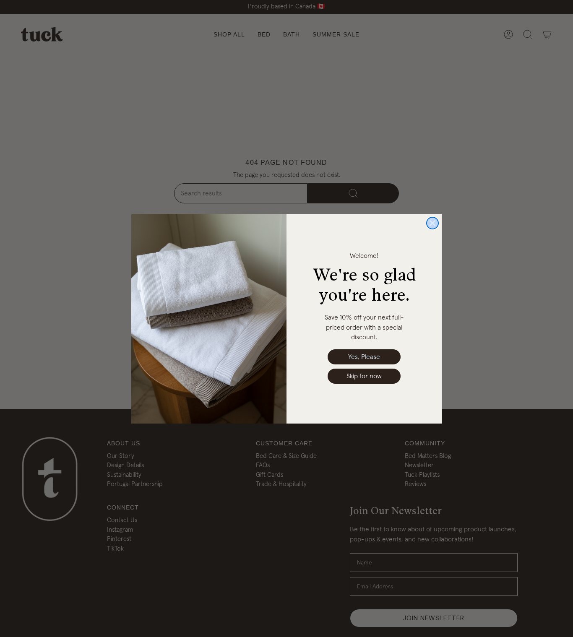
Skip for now (364, 376)
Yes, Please (364, 357)
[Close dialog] (432, 223)
